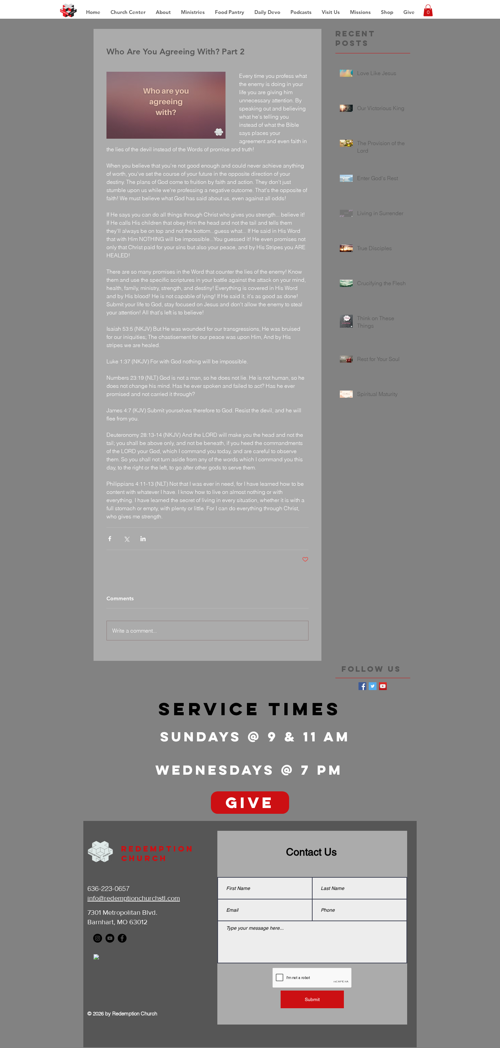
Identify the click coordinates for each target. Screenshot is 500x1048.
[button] (360, 12)
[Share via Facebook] (109, 538)
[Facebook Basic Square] (362, 686)
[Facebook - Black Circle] (122, 938)
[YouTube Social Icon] (383, 686)
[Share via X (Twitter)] (126, 538)
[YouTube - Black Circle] (109, 938)
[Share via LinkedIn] (143, 538)
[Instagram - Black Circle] (97, 938)
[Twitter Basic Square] (373, 686)
